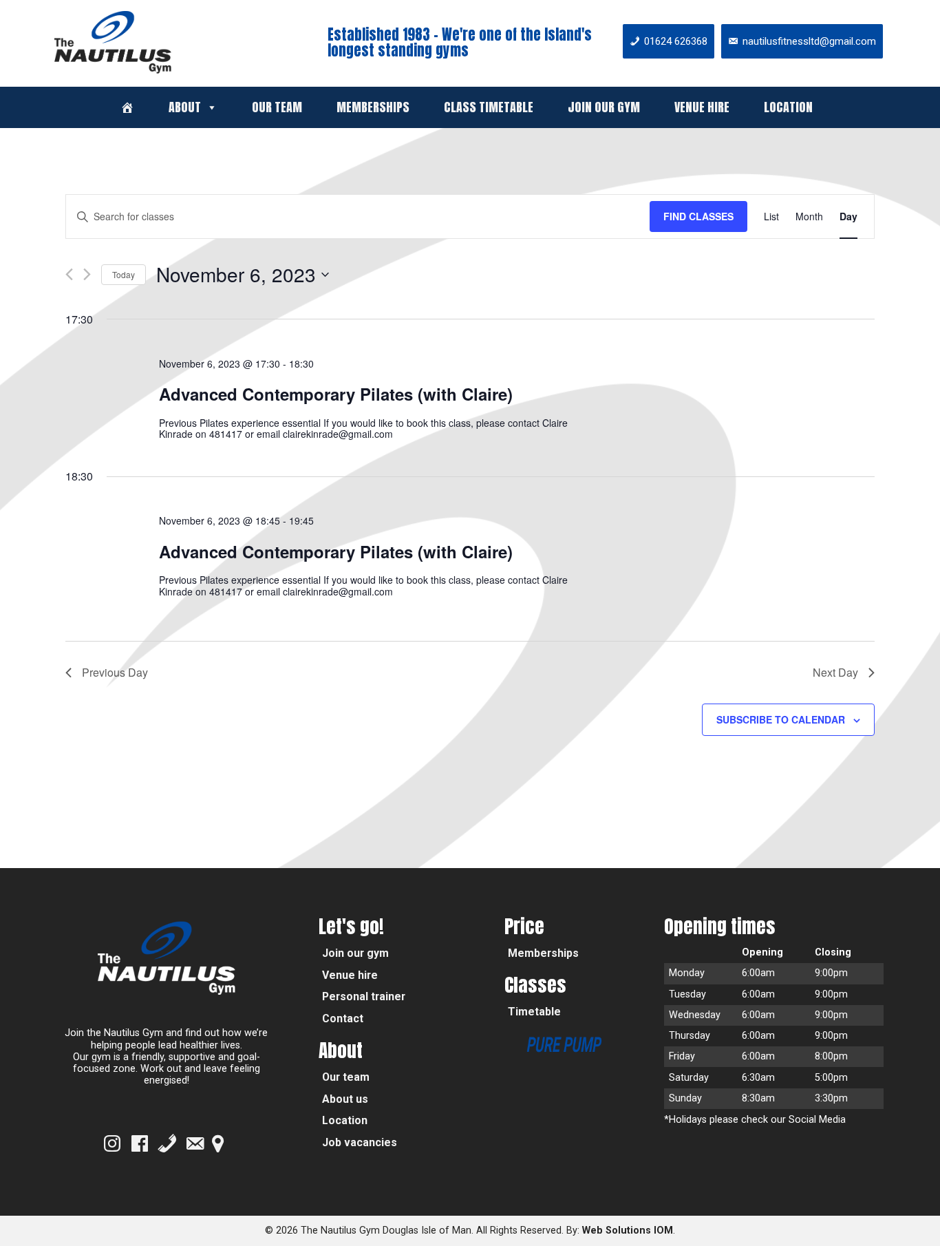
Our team (277, 107)
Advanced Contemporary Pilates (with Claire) (336, 393)
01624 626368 (675, 41)
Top (907, 1213)
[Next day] (87, 274)
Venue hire (701, 107)
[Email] (194, 1143)
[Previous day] (69, 274)
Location (788, 107)
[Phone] (167, 1143)
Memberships (373, 107)
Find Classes (698, 216)
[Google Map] (218, 1143)
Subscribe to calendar (780, 719)
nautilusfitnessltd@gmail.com (809, 41)
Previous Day (115, 672)
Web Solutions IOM (627, 1230)
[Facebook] (139, 1143)
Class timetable (488, 107)
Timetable (534, 1011)
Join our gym (604, 107)
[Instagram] (112, 1143)
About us (345, 1099)
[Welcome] (127, 107)
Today (123, 274)
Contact (342, 1018)
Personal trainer (363, 996)
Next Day (835, 672)
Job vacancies (359, 1142)
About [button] (185, 107)
